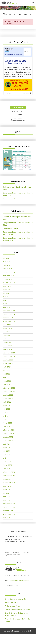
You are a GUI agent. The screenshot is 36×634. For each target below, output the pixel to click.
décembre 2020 (9, 472)
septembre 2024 (9, 321)
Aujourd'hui (18, 108)
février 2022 (7, 423)
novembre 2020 (9, 475)
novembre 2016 (9, 507)
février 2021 (7, 465)
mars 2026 (7, 265)
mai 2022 (6, 412)
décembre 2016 (9, 503)
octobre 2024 (8, 318)
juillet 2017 (7, 500)
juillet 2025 (7, 290)
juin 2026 (6, 258)
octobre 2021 (8, 437)
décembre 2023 (9, 353)
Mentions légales (26, 631)
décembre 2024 (9, 311)
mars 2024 (7, 342)
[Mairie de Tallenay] (9, 3)
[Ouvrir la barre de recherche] (27, 3)
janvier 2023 (7, 384)
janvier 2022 (7, 426)
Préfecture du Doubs (13, 606)
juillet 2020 (7, 489)
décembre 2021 (9, 430)
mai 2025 (6, 297)
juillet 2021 (7, 447)
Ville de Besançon (11, 602)
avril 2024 (6, 339)
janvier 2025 (7, 307)
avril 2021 (6, 458)
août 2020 (7, 486)
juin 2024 (6, 332)
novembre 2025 (9, 276)
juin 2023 (6, 370)
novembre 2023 (9, 356)
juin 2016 (6, 518)
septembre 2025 (9, 283)
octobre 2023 (8, 360)
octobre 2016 (8, 510)
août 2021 (7, 444)
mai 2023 (6, 374)
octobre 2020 (8, 479)
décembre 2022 (9, 388)
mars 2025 (7, 304)
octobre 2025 (8, 279)
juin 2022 (6, 409)
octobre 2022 (8, 395)
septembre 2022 (9, 398)
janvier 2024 (7, 349)
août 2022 (7, 402)
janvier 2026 (7, 269)
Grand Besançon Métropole (15, 599)
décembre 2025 (9, 272)
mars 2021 (7, 461)
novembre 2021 (9, 433)
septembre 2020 (9, 482)
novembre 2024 (9, 314)
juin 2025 (6, 293)
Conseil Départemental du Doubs (17, 609)
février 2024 (7, 346)
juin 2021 (6, 451)
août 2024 (7, 325)
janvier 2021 (7, 468)
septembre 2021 (9, 440)
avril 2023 (6, 377)
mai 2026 (6, 262)
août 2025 (7, 286)
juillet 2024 (7, 328)
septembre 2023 (9, 363)
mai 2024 (6, 335)
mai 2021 (6, 454)
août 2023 (7, 367)
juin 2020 (6, 493)
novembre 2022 (9, 391)
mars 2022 (7, 419)
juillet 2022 (7, 405)
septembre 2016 (9, 514)
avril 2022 (6, 416)
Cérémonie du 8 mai (10, 199)
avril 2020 (6, 496)
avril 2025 (6, 300)
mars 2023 (7, 381)
